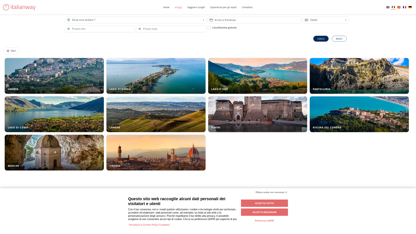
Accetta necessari (264, 212)
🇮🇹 (393, 7)
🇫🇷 (404, 7)
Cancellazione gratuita (224, 27)
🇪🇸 (399, 7)
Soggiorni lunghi (196, 7)
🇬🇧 (388, 7)
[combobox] (139, 20)
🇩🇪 (410, 7)
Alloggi (178, 7)
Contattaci (247, 7)
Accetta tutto (264, 203)
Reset (339, 38)
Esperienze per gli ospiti (223, 7)
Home (166, 7)
